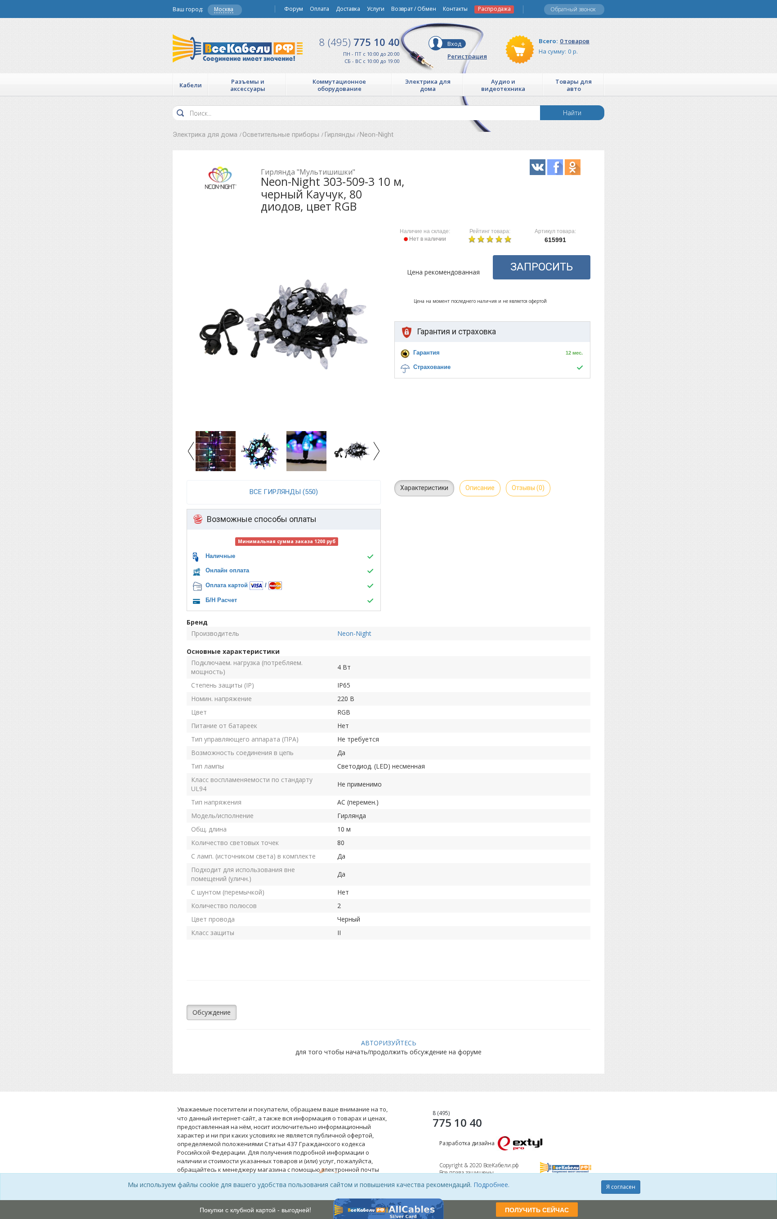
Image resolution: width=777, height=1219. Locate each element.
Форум (293, 9)
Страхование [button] (432, 367)
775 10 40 (359, 41)
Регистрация (467, 56)
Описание (480, 487)
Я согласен (620, 1187)
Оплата (319, 9)
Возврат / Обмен (413, 9)
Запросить (541, 267)
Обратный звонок (573, 9)
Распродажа (494, 9)
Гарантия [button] (426, 352)
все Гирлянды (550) (284, 492)
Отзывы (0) (528, 487)
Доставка (348, 9)
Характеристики (424, 487)
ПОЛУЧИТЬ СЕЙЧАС (537, 1209)
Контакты (455, 9)
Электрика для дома (205, 134)
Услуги (375, 9)
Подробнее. (491, 1184)
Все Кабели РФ (238, 48)
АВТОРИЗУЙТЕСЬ (388, 1043)
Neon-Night (376, 134)
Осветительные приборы (280, 134)
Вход (454, 44)
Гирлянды (339, 134)
